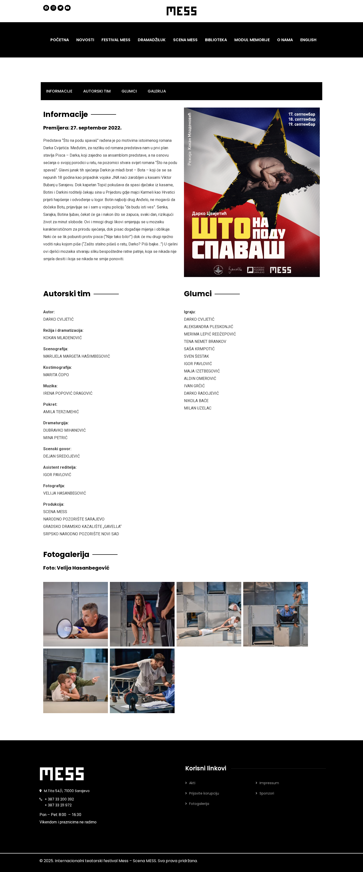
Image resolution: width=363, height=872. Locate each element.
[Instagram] (53, 8)
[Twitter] (60, 8)
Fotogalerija (199, 803)
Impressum (269, 782)
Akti (192, 782)
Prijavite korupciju (204, 793)
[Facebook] (46, 8)
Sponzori (267, 793)
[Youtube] (68, 8)
